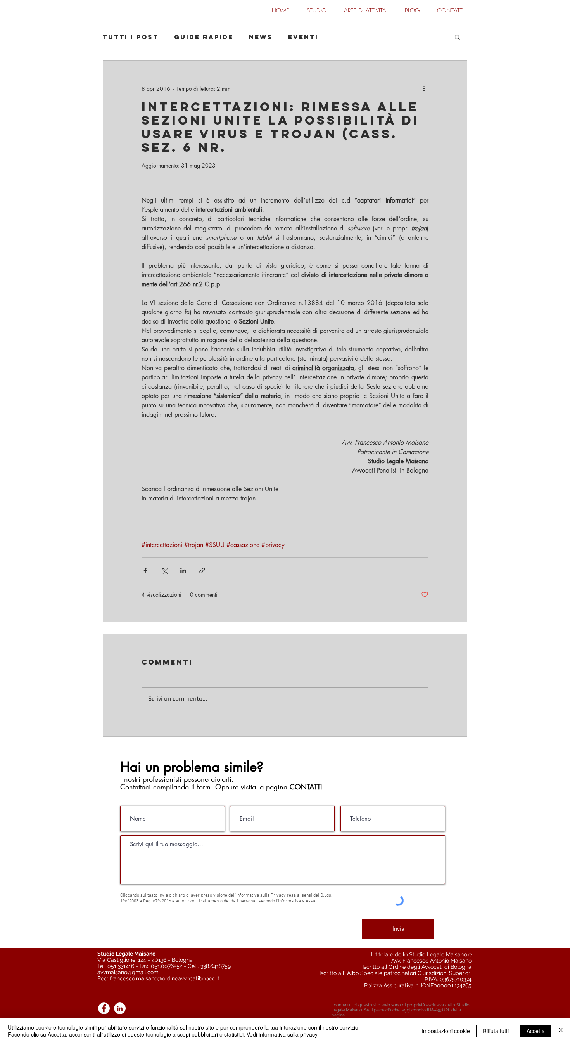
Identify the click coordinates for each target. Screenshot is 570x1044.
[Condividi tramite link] (202, 570)
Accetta (536, 1031)
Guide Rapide (203, 37)
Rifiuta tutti (496, 1031)
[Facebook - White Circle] (104, 1008)
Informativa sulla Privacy (261, 895)
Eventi (303, 37)
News (261, 37)
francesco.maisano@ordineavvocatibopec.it (164, 978)
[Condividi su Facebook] (145, 570)
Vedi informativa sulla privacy (282, 1034)
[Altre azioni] (423, 88)
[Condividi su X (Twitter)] (164, 570)
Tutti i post (131, 37)
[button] (457, 37)
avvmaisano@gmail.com (128, 972)
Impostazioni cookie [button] (445, 1031)
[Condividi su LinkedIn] (183, 570)
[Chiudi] (560, 1031)
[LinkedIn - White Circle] (120, 1008)
